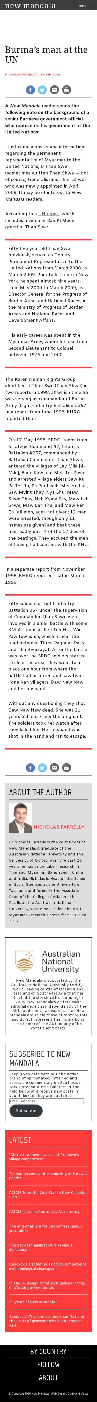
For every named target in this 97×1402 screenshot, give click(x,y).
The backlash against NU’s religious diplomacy (40, 1248)
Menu (83, 5)
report (21, 412)
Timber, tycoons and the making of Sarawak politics (48, 1176)
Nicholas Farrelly (21, 74)
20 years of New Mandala (32, 1302)
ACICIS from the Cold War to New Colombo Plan (47, 1195)
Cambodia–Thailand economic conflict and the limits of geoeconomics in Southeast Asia (46, 1321)
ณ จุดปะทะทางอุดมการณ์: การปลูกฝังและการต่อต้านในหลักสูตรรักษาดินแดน (47, 1286)
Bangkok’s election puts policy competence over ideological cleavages (47, 1267)
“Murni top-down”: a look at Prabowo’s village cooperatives (44, 1157)
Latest (20, 1140)
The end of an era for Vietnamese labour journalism (45, 1229)
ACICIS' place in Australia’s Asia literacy (44, 1212)
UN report (49, 214)
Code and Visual (78, 1393)
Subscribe (26, 1111)
